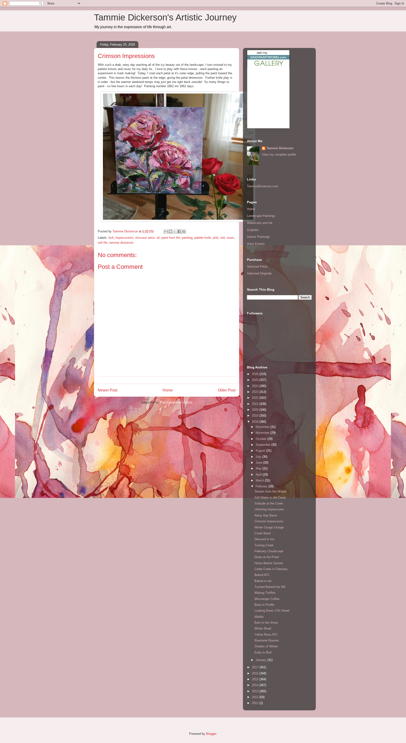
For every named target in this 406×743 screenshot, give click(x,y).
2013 (255, 691)
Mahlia (258, 616)
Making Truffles (265, 592)
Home (168, 390)
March (260, 480)
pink (216, 237)
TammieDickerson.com (262, 186)
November (263, 432)
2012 (255, 697)
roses (230, 237)
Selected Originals (259, 273)
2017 (255, 667)
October (261, 439)
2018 (255, 421)
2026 (255, 374)
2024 (255, 386)
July (259, 456)
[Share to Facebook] (179, 231)
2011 (255, 703)
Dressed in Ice (264, 539)
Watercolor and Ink (260, 223)
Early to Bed (262, 652)
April (259, 474)
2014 (255, 685)
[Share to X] (174, 231)
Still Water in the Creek (270, 497)
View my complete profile (279, 154)
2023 (255, 392)
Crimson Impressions (268, 521)
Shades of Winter (266, 646)
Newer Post (107, 390)
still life (102, 242)
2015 (255, 679)
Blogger (211, 733)
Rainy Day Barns (265, 515)
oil (158, 237)
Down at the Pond (266, 557)
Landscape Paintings (261, 216)
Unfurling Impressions (269, 509)
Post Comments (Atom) (176, 402)
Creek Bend (262, 533)
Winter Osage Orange (269, 527)
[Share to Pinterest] (183, 231)
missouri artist (145, 237)
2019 (255, 415)
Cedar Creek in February (271, 569)
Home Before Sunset (268, 563)
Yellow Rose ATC (266, 634)
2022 (255, 397)
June (259, 462)
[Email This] (166, 231)
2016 (255, 673)
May (259, 468)
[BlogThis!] (170, 231)
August (261, 450)
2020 (255, 409)
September (263, 444)
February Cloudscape (268, 551)
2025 (255, 380)
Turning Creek (263, 545)
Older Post (226, 390)
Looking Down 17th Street (271, 610)
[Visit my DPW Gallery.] (268, 67)
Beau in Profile (264, 604)
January (261, 660)
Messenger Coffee (266, 599)
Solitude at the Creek (268, 503)
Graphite (252, 230)
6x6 (111, 237)
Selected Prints (257, 266)
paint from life (170, 237)
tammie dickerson (121, 242)
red (222, 237)
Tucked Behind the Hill (269, 587)
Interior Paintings (258, 237)
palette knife (202, 237)
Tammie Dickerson (279, 148)
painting (187, 237)
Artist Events (256, 244)
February (262, 486)
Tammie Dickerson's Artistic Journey (165, 17)
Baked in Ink (263, 581)
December (263, 427)
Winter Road (262, 628)
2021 (255, 404)
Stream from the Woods (270, 491)
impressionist (124, 237)
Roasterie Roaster (266, 640)
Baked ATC (262, 575)
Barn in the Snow (266, 622)
